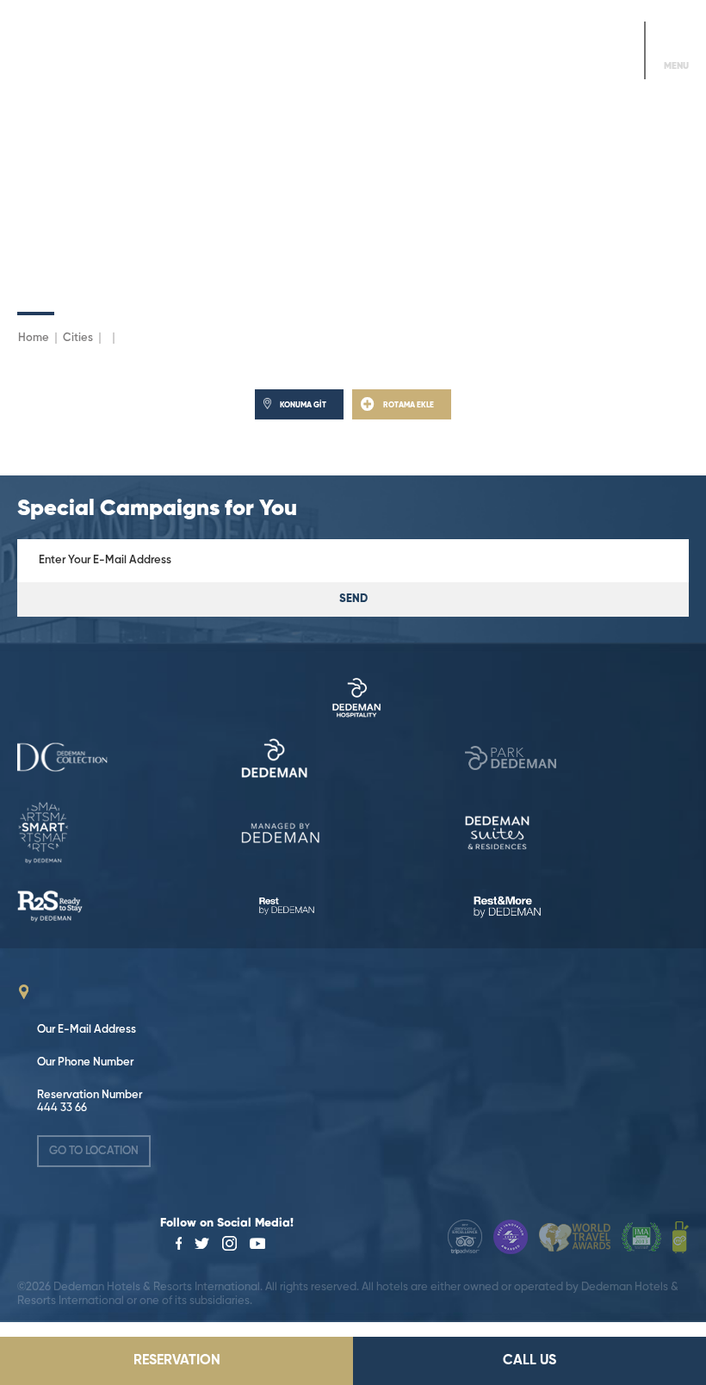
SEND (353, 599)
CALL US (529, 1361)
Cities (78, 338)
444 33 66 (62, 1108)
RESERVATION (176, 1361)
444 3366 (604, 62)
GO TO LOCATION (94, 1151)
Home (33, 338)
